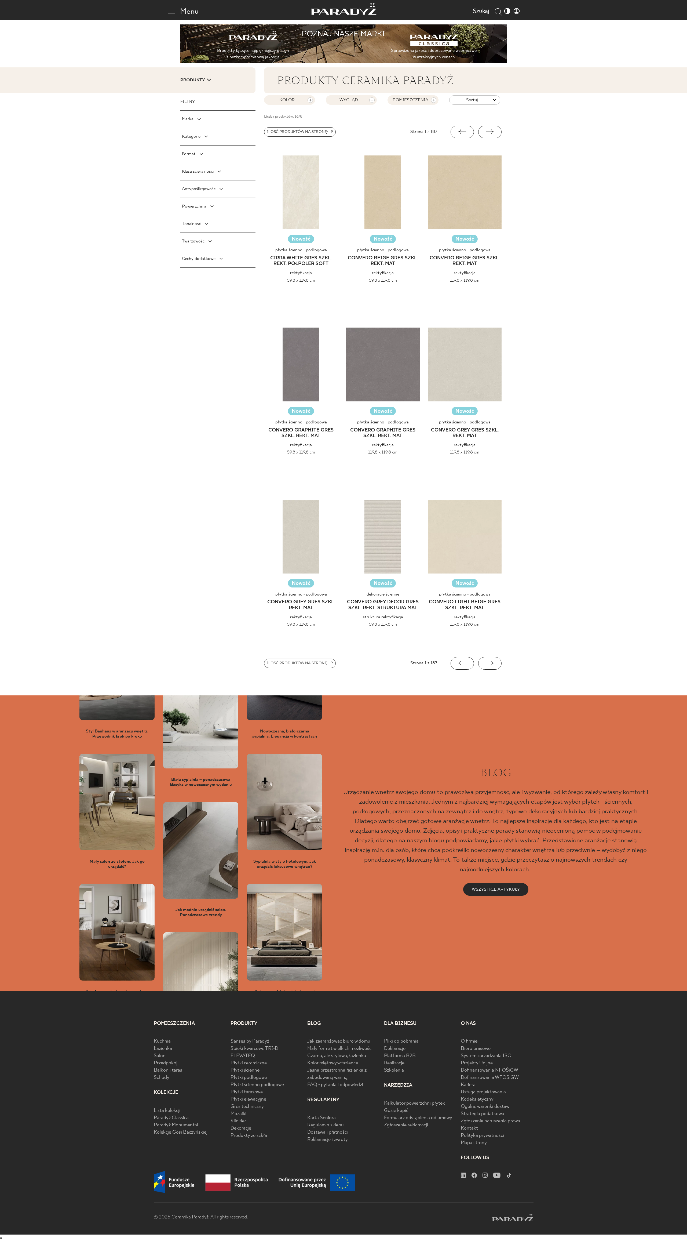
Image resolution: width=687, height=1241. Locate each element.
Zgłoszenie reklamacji (406, 1125)
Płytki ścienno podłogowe (257, 1085)
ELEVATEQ (243, 1056)
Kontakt (469, 1128)
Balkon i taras (168, 1070)
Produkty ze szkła (249, 1135)
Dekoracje (241, 1128)
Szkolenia (394, 1070)
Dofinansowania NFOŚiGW (489, 1070)
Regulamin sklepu (325, 1125)
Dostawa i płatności (327, 1132)
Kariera (468, 1085)
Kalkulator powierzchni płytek (414, 1103)
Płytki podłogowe (249, 1077)
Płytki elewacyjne (248, 1099)
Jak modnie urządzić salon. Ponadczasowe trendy (201, 912)
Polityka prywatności (482, 1135)
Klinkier (238, 1121)
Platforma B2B (400, 1056)
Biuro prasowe (476, 1048)
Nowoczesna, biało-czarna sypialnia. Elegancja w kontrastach (284, 734)
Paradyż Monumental (176, 1125)
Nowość (301, 239)
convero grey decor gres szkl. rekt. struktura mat (383, 605)
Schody (161, 1077)
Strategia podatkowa (482, 1114)
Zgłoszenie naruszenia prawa (490, 1121)
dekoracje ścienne (383, 594)
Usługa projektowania (483, 1092)
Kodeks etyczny (477, 1099)
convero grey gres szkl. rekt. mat (465, 433)
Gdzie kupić (396, 1110)
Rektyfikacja (301, 272)
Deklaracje (394, 1048)
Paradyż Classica (171, 1118)
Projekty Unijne (477, 1063)
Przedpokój (165, 1063)
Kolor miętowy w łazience (332, 1063)
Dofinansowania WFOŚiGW (490, 1077)
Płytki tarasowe (247, 1092)
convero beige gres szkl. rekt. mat (383, 261)
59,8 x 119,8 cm (301, 280)
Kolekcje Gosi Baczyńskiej (180, 1132)
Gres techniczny (247, 1106)
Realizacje (394, 1063)
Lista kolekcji (167, 1110)
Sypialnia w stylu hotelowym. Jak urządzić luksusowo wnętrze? (284, 864)
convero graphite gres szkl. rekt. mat (301, 433)
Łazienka (163, 1048)
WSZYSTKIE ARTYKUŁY (496, 889)
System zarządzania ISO (486, 1056)
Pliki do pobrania (401, 1041)
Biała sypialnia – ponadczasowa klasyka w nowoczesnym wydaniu (201, 782)
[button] (462, 132)
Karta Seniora (321, 1118)
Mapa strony (474, 1143)
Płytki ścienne (245, 1070)
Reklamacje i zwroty (327, 1139)
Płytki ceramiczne (249, 1063)
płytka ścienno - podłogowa (301, 250)
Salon (160, 1056)
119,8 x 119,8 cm (464, 280)
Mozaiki (238, 1114)
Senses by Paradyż (250, 1041)
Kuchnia (162, 1041)
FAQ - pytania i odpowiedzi (335, 1085)
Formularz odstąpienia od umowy (418, 1118)
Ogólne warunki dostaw (485, 1106)
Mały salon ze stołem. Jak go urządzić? (117, 864)
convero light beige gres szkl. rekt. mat (464, 605)
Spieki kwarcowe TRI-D (254, 1048)
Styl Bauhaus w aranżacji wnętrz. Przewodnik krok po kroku (117, 734)
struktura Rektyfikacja (383, 617)
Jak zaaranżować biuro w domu (338, 1041)
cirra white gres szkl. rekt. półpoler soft (301, 261)
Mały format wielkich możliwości (339, 1048)
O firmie (469, 1041)
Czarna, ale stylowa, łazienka (336, 1056)
